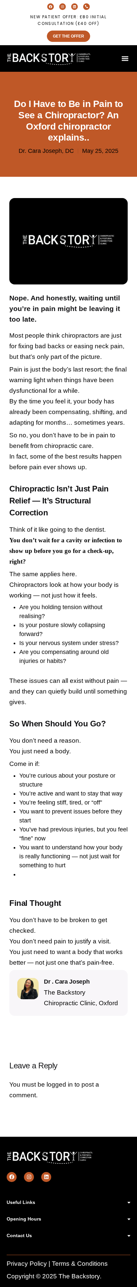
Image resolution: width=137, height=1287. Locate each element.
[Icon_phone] (86, 6)
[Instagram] (62, 6)
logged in (60, 1084)
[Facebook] (50, 6)
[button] (124, 58)
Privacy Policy (27, 1263)
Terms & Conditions (80, 1263)
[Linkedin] (74, 6)
